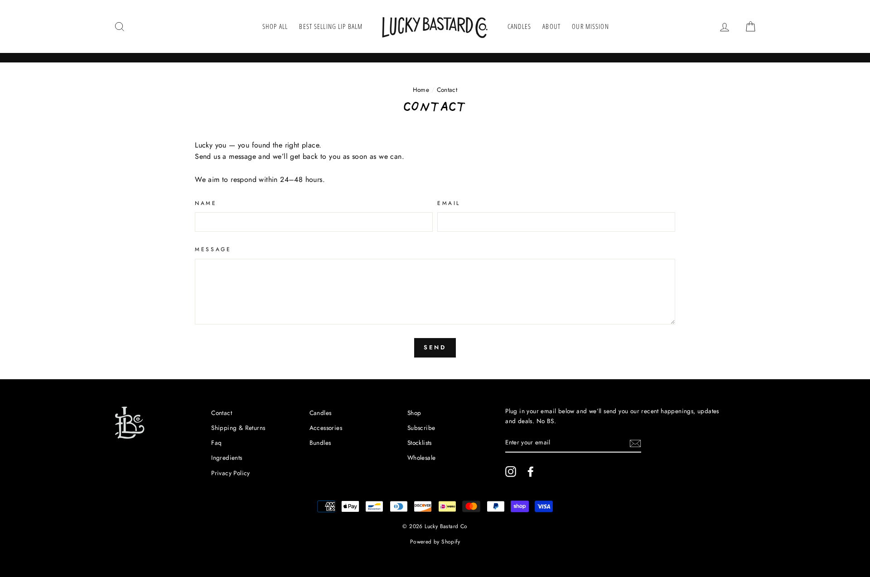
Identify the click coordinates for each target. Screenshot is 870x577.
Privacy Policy (230, 472)
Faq (216, 442)
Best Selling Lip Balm (330, 26)
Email (448, 203)
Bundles (320, 442)
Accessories (325, 427)
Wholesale (421, 457)
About (551, 26)
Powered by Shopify (435, 542)
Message (213, 249)
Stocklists (419, 442)
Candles (519, 26)
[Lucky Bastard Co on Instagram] (510, 471)
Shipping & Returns (238, 427)
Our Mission (590, 26)
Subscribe (421, 427)
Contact (221, 412)
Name (206, 203)
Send (435, 347)
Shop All (275, 26)
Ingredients (226, 457)
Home (421, 89)
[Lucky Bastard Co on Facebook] (530, 471)
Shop (414, 412)
